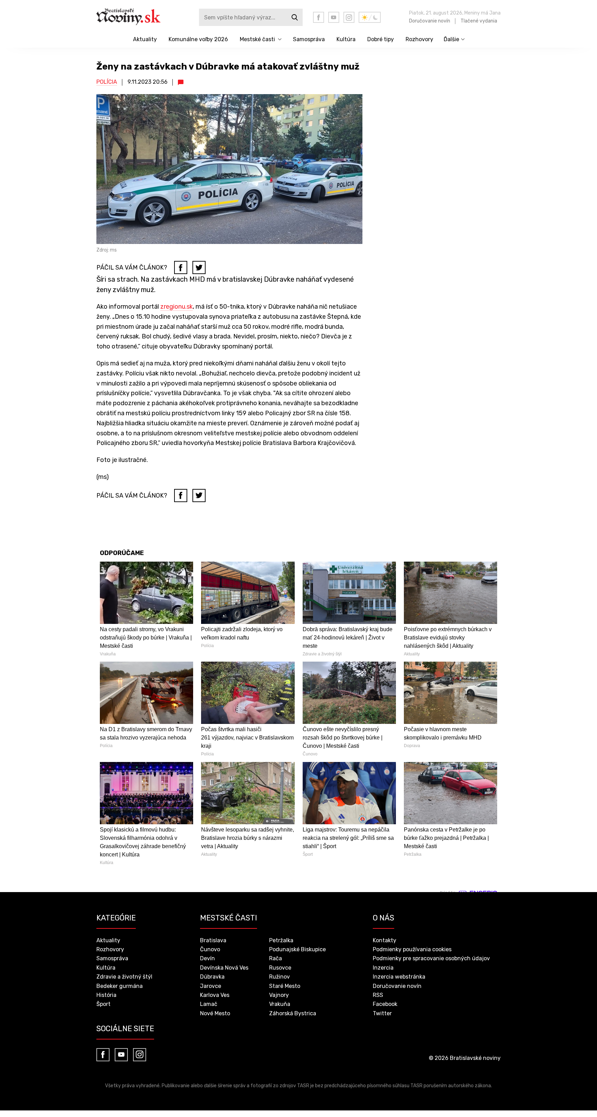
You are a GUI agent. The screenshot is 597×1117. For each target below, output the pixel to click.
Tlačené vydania (479, 21)
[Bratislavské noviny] (133, 17)
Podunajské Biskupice (297, 949)
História (106, 995)
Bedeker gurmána (119, 986)
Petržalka (281, 940)
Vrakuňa (279, 1004)
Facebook (385, 1004)
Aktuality (145, 39)
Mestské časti (257, 39)
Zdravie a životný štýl (124, 976)
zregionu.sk (176, 306)
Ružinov (279, 976)
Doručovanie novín (429, 21)
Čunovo (210, 949)
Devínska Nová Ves (224, 967)
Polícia (106, 82)
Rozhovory (419, 39)
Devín (207, 958)
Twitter (382, 1013)
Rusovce (280, 967)
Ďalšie (451, 39)
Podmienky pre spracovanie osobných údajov (431, 958)
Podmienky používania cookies (412, 949)
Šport (103, 1004)
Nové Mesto (215, 1013)
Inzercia (383, 967)
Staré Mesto (284, 986)
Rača (275, 958)
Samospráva (309, 39)
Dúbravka (212, 976)
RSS (378, 995)
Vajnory (279, 995)
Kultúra (346, 39)
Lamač (208, 1004)
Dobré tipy (380, 39)
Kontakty (384, 940)
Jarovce (210, 986)
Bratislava (213, 940)
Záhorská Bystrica (292, 1013)
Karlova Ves (214, 995)
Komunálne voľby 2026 (198, 39)
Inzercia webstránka (399, 976)
